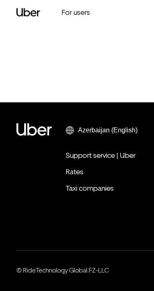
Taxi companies (90, 188)
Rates (74, 171)
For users (76, 12)
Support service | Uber (101, 155)
